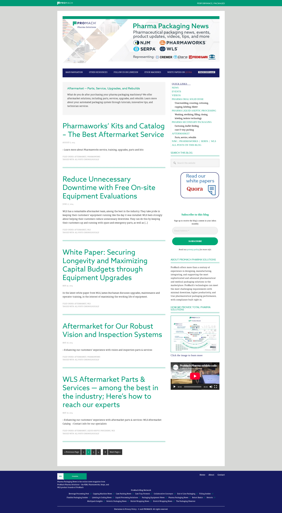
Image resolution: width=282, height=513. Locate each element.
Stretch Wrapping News (162, 501)
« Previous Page (71, 453)
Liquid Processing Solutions (126, 498)
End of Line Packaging (186, 494)
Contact (221, 475)
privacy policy (193, 249)
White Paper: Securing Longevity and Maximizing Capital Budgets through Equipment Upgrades (105, 265)
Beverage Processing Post (79, 494)
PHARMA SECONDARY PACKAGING (192, 122)
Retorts (210, 498)
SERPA (204, 141)
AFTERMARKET (181, 133)
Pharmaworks (93, 157)
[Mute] (210, 386)
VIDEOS (176, 95)
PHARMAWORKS (188, 141)
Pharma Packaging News (141, 41)
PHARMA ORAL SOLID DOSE (188, 99)
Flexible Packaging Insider (77, 498)
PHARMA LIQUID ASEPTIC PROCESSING (194, 110)
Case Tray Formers (142, 494)
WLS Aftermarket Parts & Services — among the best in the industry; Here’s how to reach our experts (110, 392)
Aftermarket (80, 157)
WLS (89, 230)
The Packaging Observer (185, 501)
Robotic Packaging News (116, 501)
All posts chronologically (87, 159)
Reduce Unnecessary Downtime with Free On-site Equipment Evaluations (109, 187)
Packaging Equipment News (153, 498)
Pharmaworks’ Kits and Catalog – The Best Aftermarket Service (114, 130)
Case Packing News (123, 494)
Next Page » (115, 453)
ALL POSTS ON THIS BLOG (186, 145)
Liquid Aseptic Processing (99, 431)
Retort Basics (197, 498)
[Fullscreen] (215, 386)
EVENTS (176, 91)
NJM (174, 141)
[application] (195, 376)
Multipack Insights (95, 501)
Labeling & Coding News (101, 498)
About (211, 475)
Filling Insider (205, 494)
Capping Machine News (102, 494)
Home (202, 475)
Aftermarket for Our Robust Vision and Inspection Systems (112, 330)
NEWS (175, 87)
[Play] (174, 386)
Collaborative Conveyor (163, 494)
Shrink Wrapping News (139, 501)
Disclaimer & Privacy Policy (125, 509)
